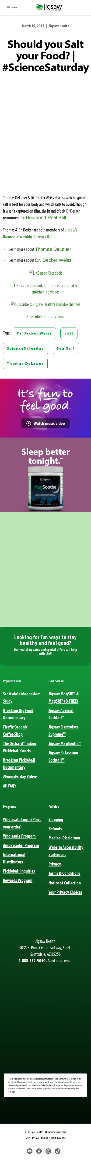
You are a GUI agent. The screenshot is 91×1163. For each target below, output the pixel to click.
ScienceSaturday (25, 348)
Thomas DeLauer (53, 249)
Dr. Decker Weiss (53, 260)
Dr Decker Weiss (34, 333)
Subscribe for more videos (45, 316)
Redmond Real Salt (46, 217)
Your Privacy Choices (65, 892)
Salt (69, 333)
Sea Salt (66, 348)
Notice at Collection (65, 883)
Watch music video (49, 423)
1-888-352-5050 (32, 960)
